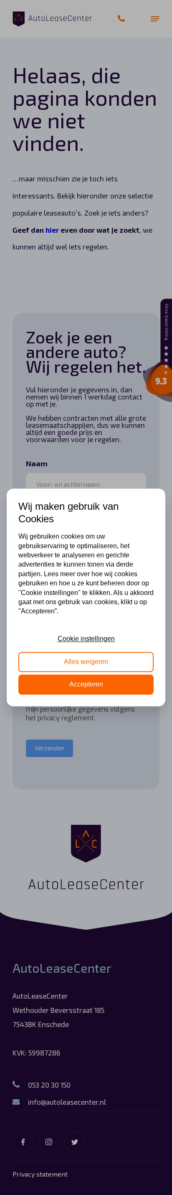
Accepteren (86, 684)
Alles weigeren (86, 661)
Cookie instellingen (86, 639)
